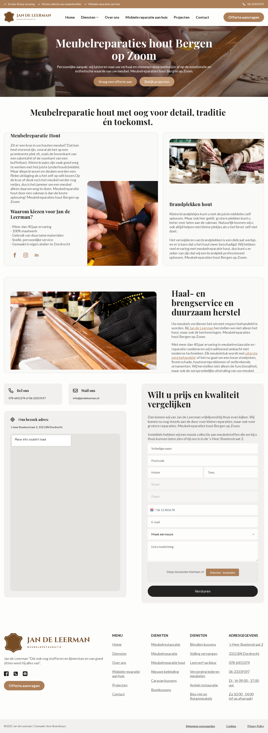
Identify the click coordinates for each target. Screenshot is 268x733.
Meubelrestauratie (165, 644)
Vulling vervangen (203, 653)
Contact (202, 17)
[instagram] (25, 255)
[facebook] (14, 255)
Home (70, 17)
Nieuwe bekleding (165, 671)
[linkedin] (36, 255)
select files (222, 572)
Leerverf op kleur (203, 662)
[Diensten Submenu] (96, 17)
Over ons (112, 17)
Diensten (88, 17)
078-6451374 (239, 662)
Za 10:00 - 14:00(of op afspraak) (241, 696)
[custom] (6, 673)
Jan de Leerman (201, 328)
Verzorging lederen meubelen (205, 673)
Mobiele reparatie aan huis (147, 17)
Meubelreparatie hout (168, 662)
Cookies (231, 726)
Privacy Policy (255, 726)
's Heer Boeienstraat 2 (246, 644)
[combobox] (152, 510)
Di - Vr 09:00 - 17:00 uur (244, 682)
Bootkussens (161, 690)
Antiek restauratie (204, 685)
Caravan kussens (164, 680)
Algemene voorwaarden (200, 726)
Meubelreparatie (164, 653)
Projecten (182, 17)
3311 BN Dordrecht (244, 653)
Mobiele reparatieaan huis (126, 673)
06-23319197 (239, 671)
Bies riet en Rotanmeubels (201, 696)
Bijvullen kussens (203, 644)
